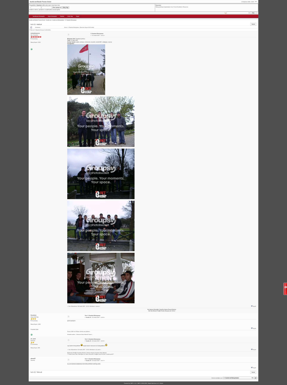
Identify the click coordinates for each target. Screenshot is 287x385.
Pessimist (33, 315)
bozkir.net (48, 20)
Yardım (62, 16)
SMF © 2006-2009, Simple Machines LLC (148, 383)
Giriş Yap (70, 16)
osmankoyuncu (35, 33)
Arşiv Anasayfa (52, 16)
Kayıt (77, 16)
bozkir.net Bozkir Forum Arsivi (37, 20)
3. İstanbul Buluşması (70, 20)
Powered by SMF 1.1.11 (130, 383)
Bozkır (161, 383)
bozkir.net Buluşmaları (58, 20)
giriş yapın (48, 5)
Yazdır (253, 24)
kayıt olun (57, 5)
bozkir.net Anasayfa (39, 16)
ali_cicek (33, 338)
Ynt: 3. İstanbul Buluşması (92, 315)
